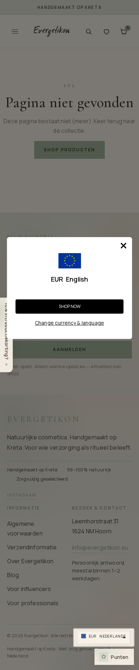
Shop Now (70, 306)
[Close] (123, 245)
